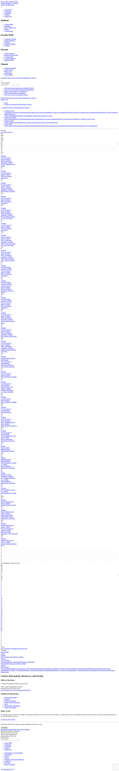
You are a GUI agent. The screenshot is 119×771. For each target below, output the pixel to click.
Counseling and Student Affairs (13, 112)
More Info (11, 5)
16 (1, 370)
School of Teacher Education (109, 112)
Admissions (7, 13)
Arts (45, 668)
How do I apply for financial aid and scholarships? (19, 90)
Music (90, 668)
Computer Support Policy (33, 122)
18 (1, 395)
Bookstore (7, 26)
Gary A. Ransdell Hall (90, 126)
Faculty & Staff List (10, 122)
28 (1, 522)
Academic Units (9, 111)
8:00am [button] (7, 365)
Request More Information (12, 706)
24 (1, 471)
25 (1, 486)
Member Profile (9, 60)
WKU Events (5, 667)
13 (1, 326)
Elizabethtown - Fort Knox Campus (61, 670)
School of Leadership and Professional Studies (87, 112)
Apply (2, 5)
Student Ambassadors (10, 697)
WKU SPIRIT (8, 75)
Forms (18, 122)
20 (1, 415)
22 (1, 444)
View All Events (10, 191)
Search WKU (5, 83)
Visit (6, 5)
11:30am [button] (9, 376)
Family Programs (9, 53)
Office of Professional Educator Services (16, 116)
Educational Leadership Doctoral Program (35, 112)
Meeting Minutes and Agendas (45, 126)
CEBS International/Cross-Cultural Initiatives (43, 119)
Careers (6, 758)
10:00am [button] (7, 349)
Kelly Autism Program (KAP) (13, 119)
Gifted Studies (26, 119)
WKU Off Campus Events (102, 670)
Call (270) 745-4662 (16, 690)
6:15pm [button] (6, 532)
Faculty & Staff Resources (12, 702)
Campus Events (34, 668)
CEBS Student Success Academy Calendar (13, 663)
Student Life (8, 16)
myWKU (7, 45)
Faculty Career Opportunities (49, 122)
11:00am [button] (8, 243)
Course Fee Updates (10, 707)
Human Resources (9, 40)
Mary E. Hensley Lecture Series (85, 119)
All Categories (5, 662)
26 (1, 498)
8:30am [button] (6, 474)
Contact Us (7, 761)
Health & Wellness (9, 44)
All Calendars (5, 652)
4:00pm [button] (5, 514)
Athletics (7, 15)
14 (1, 340)
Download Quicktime (23, 729)
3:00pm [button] (6, 459)
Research (29, 126)
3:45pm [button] (5, 447)
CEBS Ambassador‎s (78, 126)
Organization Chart (21, 126)
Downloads (4, 727)
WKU (6, 103)
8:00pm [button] (9, 425)
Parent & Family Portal (11, 55)
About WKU (8, 10)
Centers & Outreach (10, 117)
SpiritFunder (8, 73)
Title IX (6, 756)
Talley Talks (12, 662)
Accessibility (8, 754)
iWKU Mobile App (10, 27)
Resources (23, 122)
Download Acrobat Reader (9, 729)
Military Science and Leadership (57, 112)
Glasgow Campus (77, 670)
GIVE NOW (11, 719)
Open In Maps (5, 690)
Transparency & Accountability (13, 753)
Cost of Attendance (10, 58)
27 (1, 508)
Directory (7, 42)
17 (1, 380)
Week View (10, 648)
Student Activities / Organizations (14, 670)
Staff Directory (26, 690)
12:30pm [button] (6, 481)
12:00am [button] (6, 157)
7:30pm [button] (9, 543)
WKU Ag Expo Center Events (64, 668)
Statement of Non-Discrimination (14, 759)
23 (1, 456)
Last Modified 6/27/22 (7, 769)
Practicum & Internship (28, 662)
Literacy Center (47, 116)
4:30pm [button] (8, 216)
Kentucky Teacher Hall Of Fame (66, 119)
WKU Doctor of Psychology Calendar (12, 657)
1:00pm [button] (9, 401)
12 (1, 311)
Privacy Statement (9, 764)
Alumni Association (10, 68)
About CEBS (8, 124)
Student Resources (9, 114)
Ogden (11, 668)
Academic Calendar (10, 39)
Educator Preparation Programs (63, 126)
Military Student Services (35, 116)
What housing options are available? (15, 93)
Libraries (86, 668)
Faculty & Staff (8, 121)
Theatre (35, 670)
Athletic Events (50, 668)
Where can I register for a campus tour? (16, 91)
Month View (17, 648)
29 (1, 537)
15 (1, 355)
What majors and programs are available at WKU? (19, 88)
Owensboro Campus (88, 670)
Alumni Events (8, 70)
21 (1, 429)
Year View (24, 648)
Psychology (70, 112)
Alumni (41, 668)
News (34, 126)
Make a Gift (8, 71)
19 (1, 405)
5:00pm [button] (7, 258)
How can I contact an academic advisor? (16, 95)
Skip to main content (7, 1)
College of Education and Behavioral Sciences (18, 104)
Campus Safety (8, 24)
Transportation (8, 31)
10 (1, 279)
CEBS (3, 653)
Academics (7, 11)
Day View (4, 648)
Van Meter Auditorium (44, 670)
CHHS (28, 668)
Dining (6, 29)
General (3, 655)
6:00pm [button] (8, 504)
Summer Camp (28, 670)
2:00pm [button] (7, 163)
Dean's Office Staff (10, 126)
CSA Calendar (5, 660)
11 (1, 296)
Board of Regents (78, 668)
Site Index (7, 763)
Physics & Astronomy (19, 668)
